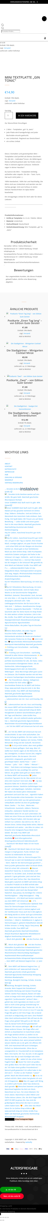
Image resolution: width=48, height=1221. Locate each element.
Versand (7, 48)
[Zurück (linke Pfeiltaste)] (1, 1220)
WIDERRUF (9, 480)
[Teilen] (6, 1217)
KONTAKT (8, 466)
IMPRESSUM (9, 472)
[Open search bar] (2, 25)
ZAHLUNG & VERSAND (13, 477)
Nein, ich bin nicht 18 (11, 1196)
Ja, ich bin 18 (11, 1190)
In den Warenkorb (27, 115)
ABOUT (7, 464)
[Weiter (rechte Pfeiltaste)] (3, 1220)
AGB (6, 474)
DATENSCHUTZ (10, 469)
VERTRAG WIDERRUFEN (14, 483)
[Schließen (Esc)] (8, 1217)
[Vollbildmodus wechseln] (3, 1217)
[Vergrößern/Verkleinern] (1, 1217)
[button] (16, 120)
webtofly (28, 1142)
